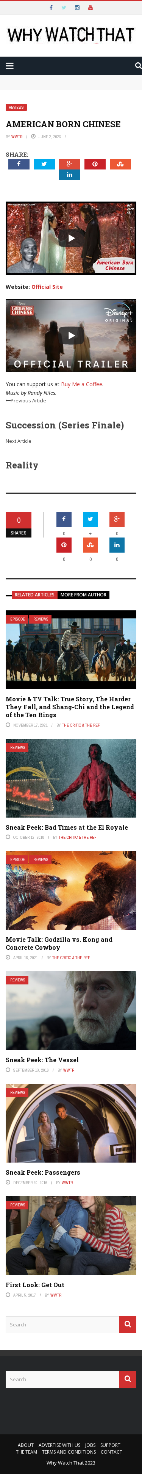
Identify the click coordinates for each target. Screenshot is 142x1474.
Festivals (35, 122)
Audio (30, 92)
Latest (20, 46)
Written (34, 107)
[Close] (9, 9)
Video (30, 77)
